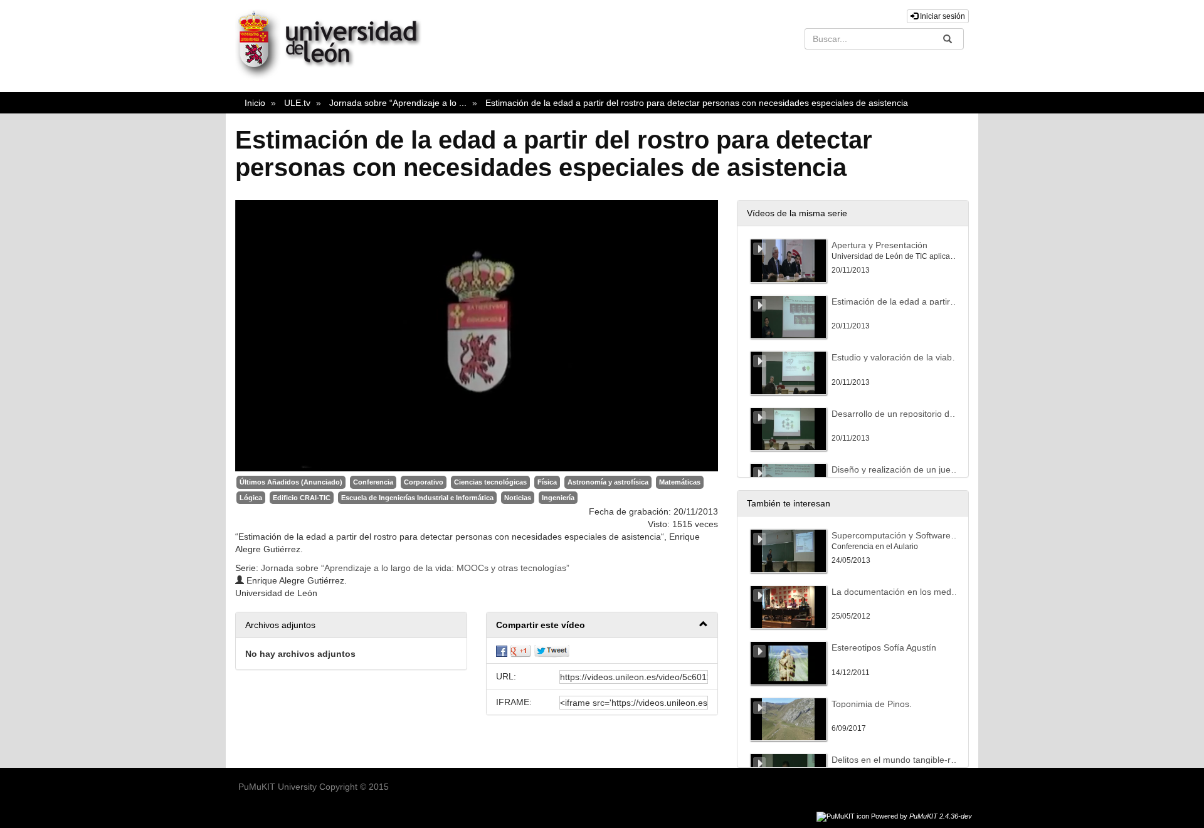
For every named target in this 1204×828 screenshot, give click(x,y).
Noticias (517, 497)
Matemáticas (679, 482)
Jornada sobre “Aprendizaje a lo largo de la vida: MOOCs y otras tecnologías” (415, 568)
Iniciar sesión (941, 16)
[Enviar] (947, 39)
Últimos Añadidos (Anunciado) (291, 482)
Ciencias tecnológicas (490, 482)
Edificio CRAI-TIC (301, 497)
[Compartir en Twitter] (552, 651)
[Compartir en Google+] (520, 651)
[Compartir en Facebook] (501, 651)
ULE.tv (297, 103)
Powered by (921, 816)
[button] (602, 625)
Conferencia (373, 482)
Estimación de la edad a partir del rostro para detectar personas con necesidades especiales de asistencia (696, 103)
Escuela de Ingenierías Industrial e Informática (417, 497)
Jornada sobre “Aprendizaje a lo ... (398, 103)
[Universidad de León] (334, 76)
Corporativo (423, 482)
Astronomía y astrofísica (608, 482)
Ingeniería (558, 497)
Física (547, 482)
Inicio (255, 103)
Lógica (251, 497)
